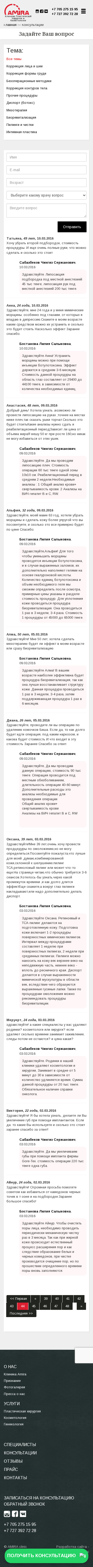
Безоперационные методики (28, 81)
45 (34, 1306)
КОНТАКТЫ (15, 1478)
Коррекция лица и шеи (24, 66)
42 (79, 1299)
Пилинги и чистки (20, 125)
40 (57, 1299)
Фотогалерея (14, 1387)
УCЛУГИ (12, 1404)
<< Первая (18, 1299)
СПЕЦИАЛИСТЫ (20, 1444)
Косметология (15, 1418)
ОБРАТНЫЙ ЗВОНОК (24, 1504)
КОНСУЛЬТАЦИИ (20, 1453)
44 (23, 1306)
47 (56, 1306)
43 (11, 1306)
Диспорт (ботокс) (20, 103)
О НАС (10, 1366)
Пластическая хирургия (22, 1411)
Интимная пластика (21, 132)
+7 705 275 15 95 (65, 9)
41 (68, 1299)
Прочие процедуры (21, 95)
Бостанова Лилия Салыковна (45, 344)
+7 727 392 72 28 (65, 14)
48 (67, 1306)
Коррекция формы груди (26, 73)
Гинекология (14, 1424)
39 (46, 1299)
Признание (12, 1381)
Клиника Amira (15, 1374)
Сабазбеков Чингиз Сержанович (47, 262)
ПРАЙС (11, 1469)
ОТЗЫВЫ (13, 1461)
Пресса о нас (14, 1394)
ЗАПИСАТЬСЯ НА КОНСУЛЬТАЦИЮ (39, 1498)
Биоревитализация (21, 117)
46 (45, 1306)
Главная (10, 25)
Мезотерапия (16, 110)
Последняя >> (21, 1313)
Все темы (13, 59)
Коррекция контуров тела (26, 88)
